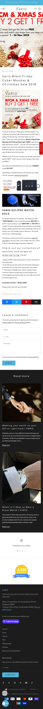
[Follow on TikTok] (32, 683)
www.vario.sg (11, 255)
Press (4, 633)
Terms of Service (21, 322)
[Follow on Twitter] (9, 683)
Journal (4, 629)
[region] (21, 543)
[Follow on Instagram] (15, 683)
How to (4, 636)
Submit (8, 363)
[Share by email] (36, 302)
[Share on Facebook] (7, 302)
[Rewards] (5, 703)
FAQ (3, 640)
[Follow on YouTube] (26, 683)
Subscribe (10, 675)
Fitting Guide (6, 644)
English (33, 689)
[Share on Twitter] (17, 302)
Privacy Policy (7, 322)
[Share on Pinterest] (26, 302)
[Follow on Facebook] (3, 683)
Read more (6, 445)
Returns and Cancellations (11, 651)
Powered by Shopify (31, 694)
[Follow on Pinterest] (20, 683)
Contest (5, 647)
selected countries (20, 175)
